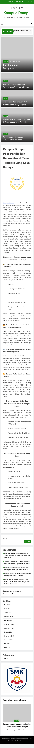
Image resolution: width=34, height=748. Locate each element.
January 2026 (8, 620)
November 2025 (9, 628)
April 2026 (7, 609)
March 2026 (7, 613)
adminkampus (12, 730)
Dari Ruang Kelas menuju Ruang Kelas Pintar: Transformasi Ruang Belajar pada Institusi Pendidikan (17, 582)
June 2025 (7, 648)
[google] (19, 8)
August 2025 (8, 640)
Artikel (6, 61)
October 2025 (8, 632)
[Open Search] (28, 24)
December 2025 (9, 624)
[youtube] (21, 8)
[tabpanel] (17, 717)
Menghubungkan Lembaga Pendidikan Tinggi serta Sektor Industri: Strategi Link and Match (17, 556)
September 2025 (9, 636)
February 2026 (8, 616)
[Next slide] (31, 2)
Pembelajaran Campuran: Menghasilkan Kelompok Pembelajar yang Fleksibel (19, 2)
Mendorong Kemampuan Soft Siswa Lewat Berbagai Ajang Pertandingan (15, 104)
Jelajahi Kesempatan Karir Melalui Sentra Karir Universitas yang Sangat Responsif (7, 2)
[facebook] (12, 8)
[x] (16, 8)
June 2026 (7, 605)
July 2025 (7, 644)
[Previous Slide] (28, 2)
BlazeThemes (21, 741)
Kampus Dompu (17, 13)
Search (5, 538)
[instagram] (14, 8)
